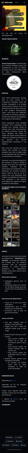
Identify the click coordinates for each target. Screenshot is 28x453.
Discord (15, 399)
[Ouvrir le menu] (24, 2)
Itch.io (13, 380)
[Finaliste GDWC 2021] (14, 83)
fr (17, 2)
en (16, 2)
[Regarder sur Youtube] (14, 49)
